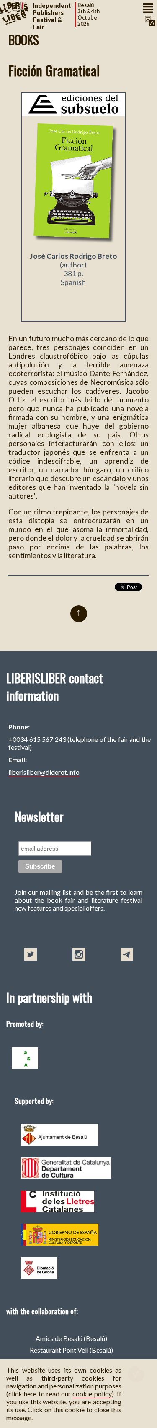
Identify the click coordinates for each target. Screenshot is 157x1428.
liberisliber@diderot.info (44, 772)
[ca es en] (149, 21)
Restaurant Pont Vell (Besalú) (71, 1350)
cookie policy (91, 1394)
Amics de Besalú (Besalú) (71, 1338)
